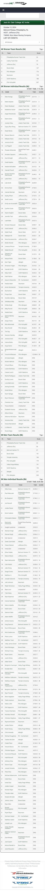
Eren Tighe (8, 262)
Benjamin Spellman (11, 689)
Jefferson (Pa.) (11, 64)
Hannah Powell (9, 170)
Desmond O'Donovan (8, 522)
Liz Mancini (8, 427)
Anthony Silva (9, 761)
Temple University (24, 246)
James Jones (9, 800)
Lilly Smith (8, 183)
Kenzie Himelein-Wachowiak (10, 174)
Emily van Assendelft (11, 203)
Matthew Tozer (9, 640)
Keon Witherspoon (10, 628)
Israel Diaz (8, 782)
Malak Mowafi (9, 250)
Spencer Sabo (9, 612)
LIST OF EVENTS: (11, 38)
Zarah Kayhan (9, 162)
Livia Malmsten (9, 383)
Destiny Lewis (9, 379)
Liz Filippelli (8, 146)
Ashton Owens (9, 621)
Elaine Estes (8, 119)
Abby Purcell (8, 308)
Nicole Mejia (8, 431)
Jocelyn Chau (9, 123)
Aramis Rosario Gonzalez (9, 673)
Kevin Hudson (9, 513)
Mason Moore (9, 556)
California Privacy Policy (23, 861)
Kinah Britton (8, 390)
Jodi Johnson (9, 582)
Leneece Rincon (9, 246)
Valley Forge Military (13, 464)
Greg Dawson (9, 624)
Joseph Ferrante (10, 768)
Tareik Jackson (9, 700)
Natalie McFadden (10, 166)
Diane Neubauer (9, 106)
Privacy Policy (9, 861)
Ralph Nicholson (10, 586)
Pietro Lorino (8, 636)
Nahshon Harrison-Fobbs (10, 832)
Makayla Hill (8, 235)
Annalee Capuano (10, 154)
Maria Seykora (9, 101)
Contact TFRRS (29, 863)
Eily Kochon (8, 291)
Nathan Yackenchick (8, 685)
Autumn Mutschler (10, 280)
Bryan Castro (8, 654)
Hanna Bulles (9, 342)
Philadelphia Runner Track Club (16, 57)
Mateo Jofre (8, 704)
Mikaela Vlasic (9, 139)
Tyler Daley (8, 593)
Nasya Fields (9, 258)
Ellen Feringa (8, 97)
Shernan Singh (9, 531)
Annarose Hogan (10, 265)
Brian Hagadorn (9, 696)
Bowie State (10, 68)
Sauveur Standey (10, 335)
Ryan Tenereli (9, 693)
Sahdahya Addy (9, 301)
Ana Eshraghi (9, 158)
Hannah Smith (9, 269)
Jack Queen (8, 842)
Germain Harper (9, 816)
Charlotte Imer (9, 402)
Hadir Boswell (9, 757)
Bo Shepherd (8, 498)
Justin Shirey (9, 658)
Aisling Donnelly (9, 386)
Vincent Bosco (9, 747)
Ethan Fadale (9, 552)
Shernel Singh (9, 534)
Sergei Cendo (9, 571)
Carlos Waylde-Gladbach (9, 827)
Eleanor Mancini (9, 135)
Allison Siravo (9, 413)
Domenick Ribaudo (10, 754)
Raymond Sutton (10, 721)
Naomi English (9, 213)
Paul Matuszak (9, 493)
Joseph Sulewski (10, 579)
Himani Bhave (9, 365)
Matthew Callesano (10, 677)
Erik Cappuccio (9, 707)
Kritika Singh (8, 305)
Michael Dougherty (10, 736)
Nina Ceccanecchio (10, 239)
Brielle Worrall (9, 243)
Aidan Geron (8, 661)
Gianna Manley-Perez (9, 316)
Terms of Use (36, 861)
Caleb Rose (8, 779)
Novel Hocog (8, 729)
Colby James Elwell (10, 644)
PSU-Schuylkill (11, 82)
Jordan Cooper (9, 786)
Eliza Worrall (8, 328)
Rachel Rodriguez (10, 376)
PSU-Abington (11, 71)
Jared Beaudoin (9, 849)
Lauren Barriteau (10, 369)
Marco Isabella (9, 605)
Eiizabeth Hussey (10, 409)
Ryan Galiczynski (10, 560)
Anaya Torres (9, 321)
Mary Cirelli (8, 273)
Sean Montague (9, 647)
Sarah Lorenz (9, 199)
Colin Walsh (8, 564)
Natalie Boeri (8, 312)
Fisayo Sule (8, 294)
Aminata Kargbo (9, 358)
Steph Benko (8, 131)
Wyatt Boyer (8, 812)
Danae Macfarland (10, 424)
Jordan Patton (9, 725)
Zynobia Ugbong (10, 298)
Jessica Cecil (9, 338)
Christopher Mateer (10, 518)
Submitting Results (17, 863)
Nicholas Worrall (10, 714)
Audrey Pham (9, 196)
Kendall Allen (9, 669)
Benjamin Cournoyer (11, 665)
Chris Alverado (9, 732)
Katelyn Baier (9, 283)
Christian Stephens (10, 718)
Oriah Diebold (9, 228)
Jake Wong (8, 568)
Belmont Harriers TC (25, 126)
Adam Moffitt (9, 616)
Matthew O (8, 575)
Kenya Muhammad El (10, 350)
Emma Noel (8, 188)
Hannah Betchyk (10, 192)
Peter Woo (8, 772)
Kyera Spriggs (9, 394)
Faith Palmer (8, 276)
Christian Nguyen (10, 750)
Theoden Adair (9, 793)
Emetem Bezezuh (10, 225)
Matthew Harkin (9, 820)
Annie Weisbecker (10, 287)
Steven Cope (8, 764)
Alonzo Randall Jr (10, 845)
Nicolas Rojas (9, 790)
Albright (21, 262)
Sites (7, 863)
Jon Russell (8, 503)
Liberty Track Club (12, 61)
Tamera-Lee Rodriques (8, 254)
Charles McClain (10, 739)
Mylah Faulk (8, 232)
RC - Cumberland (23, 280)
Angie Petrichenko (10, 114)
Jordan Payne (9, 508)
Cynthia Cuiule (9, 208)
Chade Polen (8, 743)
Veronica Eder (9, 420)
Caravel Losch (9, 372)
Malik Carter (8, 609)
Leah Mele (8, 220)
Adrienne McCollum (11, 416)
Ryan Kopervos (9, 596)
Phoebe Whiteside (10, 150)
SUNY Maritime (11, 79)
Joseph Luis (8, 823)
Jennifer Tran (9, 216)
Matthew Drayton (10, 681)
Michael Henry (9, 651)
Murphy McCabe (10, 797)
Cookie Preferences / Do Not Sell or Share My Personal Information (23, 866)
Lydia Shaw (8, 178)
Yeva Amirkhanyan (10, 354)
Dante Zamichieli (10, 541)
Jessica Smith (9, 142)
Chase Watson (9, 545)
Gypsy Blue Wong (10, 126)
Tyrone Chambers (10, 711)
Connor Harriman (10, 601)
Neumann (10, 75)
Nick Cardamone (10, 632)
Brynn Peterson (9, 398)
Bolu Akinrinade (9, 324)
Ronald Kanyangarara (9, 808)
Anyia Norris (8, 346)
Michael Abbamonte (11, 775)
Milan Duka (8, 489)
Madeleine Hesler (10, 109)
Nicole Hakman (9, 361)
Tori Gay (7, 331)
